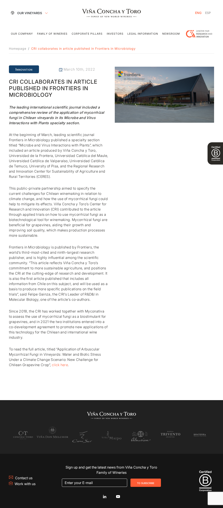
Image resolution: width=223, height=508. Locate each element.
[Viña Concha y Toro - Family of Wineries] (111, 13)
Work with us (25, 484)
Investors (115, 33)
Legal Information (142, 33)
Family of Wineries (52, 33)
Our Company (22, 33)
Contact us (23, 478)
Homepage (17, 48)
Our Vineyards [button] (30, 13)
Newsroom (171, 33)
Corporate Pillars (87, 33)
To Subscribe (145, 483)
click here (60, 365)
